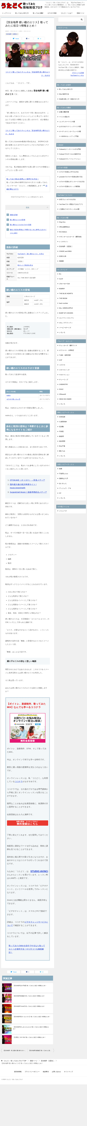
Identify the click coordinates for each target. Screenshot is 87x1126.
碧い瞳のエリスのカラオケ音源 (20, 224)
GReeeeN (62, 394)
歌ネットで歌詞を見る (25, 265)
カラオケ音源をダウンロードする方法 (71, 181)
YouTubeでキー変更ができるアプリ (71, 204)
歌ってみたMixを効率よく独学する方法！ (22, 179)
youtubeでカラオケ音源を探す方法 (70, 177)
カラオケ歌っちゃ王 (13, 399)
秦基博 (61, 436)
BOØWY (62, 288)
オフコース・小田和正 (66, 350)
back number (63, 303)
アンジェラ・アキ (65, 488)
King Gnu (62, 222)
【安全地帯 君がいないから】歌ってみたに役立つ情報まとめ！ (32, 1016)
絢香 (60, 469)
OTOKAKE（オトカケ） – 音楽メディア (27, 480)
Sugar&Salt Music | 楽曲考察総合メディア (28, 492)
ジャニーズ (63, 511)
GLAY (61, 279)
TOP (15, 1061)
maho (9, 395)
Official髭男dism (64, 227)
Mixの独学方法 (64, 94)
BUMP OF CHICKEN (66, 313)
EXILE (61, 389)
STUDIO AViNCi (39, 871)
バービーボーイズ (65, 327)
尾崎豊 (61, 261)
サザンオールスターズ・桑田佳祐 (70, 237)
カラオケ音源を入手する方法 (69, 172)
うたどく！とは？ (67, 13)
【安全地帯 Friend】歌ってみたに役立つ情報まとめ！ (29, 1006)
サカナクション (64, 375)
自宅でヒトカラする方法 (67, 199)
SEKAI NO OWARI (65, 399)
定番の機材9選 (64, 112)
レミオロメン (63, 241)
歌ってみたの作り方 (22, 13)
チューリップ (63, 379)
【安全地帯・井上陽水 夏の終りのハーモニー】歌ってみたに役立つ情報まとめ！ (15, 1050)
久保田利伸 (63, 421)
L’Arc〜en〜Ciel (64, 284)
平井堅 (61, 431)
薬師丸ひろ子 (63, 478)
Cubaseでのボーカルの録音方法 (70, 154)
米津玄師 (62, 417)
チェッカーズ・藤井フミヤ (68, 345)
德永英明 (62, 441)
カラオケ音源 (52, 13)
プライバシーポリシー (32, 1071)
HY (60, 493)
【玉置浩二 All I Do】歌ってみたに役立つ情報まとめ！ (29, 1037)
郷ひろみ (62, 451)
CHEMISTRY (63, 384)
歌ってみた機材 (38, 13)
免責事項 (46, 1071)
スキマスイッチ (64, 370)
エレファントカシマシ (66, 318)
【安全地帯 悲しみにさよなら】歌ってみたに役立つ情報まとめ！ (31, 1028)
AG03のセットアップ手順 (70, 136)
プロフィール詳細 (78, 73)
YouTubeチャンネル (77, 75)
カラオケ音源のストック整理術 (69, 186)
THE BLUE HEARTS (66, 293)
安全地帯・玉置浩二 (12, 34)
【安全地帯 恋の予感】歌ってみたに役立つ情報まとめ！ (29, 985)
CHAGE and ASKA (65, 251)
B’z (60, 274)
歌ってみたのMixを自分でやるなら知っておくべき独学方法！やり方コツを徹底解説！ (27, 949)
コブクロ (62, 365)
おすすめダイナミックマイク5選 (70, 126)
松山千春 (62, 446)
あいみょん (63, 483)
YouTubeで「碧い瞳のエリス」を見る (31, 254)
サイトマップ (68, 1071)
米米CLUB (62, 256)
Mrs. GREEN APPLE (66, 308)
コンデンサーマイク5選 (67, 121)
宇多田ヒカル (63, 473)
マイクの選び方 (64, 117)
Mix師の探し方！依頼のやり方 (69, 99)
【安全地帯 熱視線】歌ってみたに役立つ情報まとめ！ (29, 996)
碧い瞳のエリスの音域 (17, 220)
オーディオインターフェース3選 (70, 131)
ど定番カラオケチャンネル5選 (69, 209)
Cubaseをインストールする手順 (70, 149)
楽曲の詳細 (14, 215)
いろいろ (62, 332)
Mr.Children (63, 232)
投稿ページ (80, 13)
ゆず (60, 360)
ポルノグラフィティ (66, 323)
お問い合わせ (56, 1071)
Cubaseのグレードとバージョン (70, 159)
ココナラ (19, 781)
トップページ (6, 13)
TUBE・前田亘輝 (65, 355)
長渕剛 (61, 426)
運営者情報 (18, 1071)
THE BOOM (63, 298)
